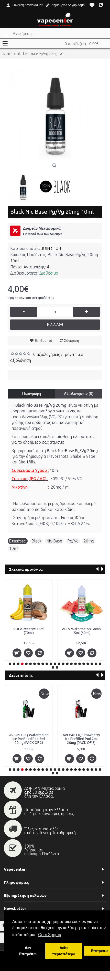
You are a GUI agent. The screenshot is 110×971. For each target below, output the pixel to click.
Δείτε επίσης (21, 675)
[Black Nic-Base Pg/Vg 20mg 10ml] (55, 113)
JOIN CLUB (51, 248)
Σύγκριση (71, 340)
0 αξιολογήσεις (46, 354)
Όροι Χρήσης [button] (50, 935)
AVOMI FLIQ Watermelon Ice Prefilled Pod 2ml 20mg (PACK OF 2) (29, 739)
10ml (13, 548)
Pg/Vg (73, 541)
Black (36, 541)
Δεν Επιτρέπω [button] (28, 951)
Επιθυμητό (43, 340)
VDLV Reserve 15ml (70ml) (29, 631)
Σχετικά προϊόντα (26, 569)
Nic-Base (54, 541)
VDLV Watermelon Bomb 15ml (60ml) (81, 631)
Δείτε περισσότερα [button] (63, 951)
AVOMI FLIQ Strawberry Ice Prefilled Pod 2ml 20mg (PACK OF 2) (81, 739)
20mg (89, 541)
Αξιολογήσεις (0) (78, 393)
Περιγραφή (31, 393)
